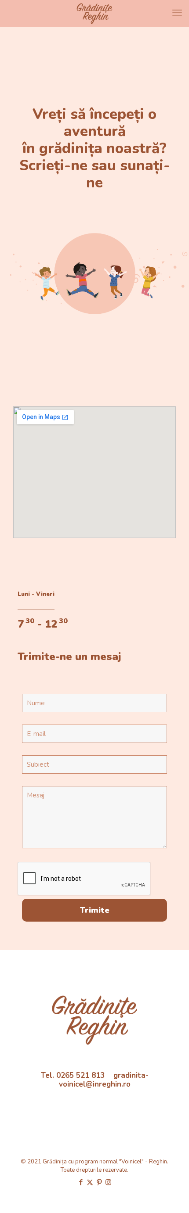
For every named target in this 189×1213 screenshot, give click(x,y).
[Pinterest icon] (99, 1182)
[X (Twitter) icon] (90, 1182)
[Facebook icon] (80, 1182)
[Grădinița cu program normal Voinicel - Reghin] (94, 13)
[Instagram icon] (108, 1182)
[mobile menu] (177, 13)
